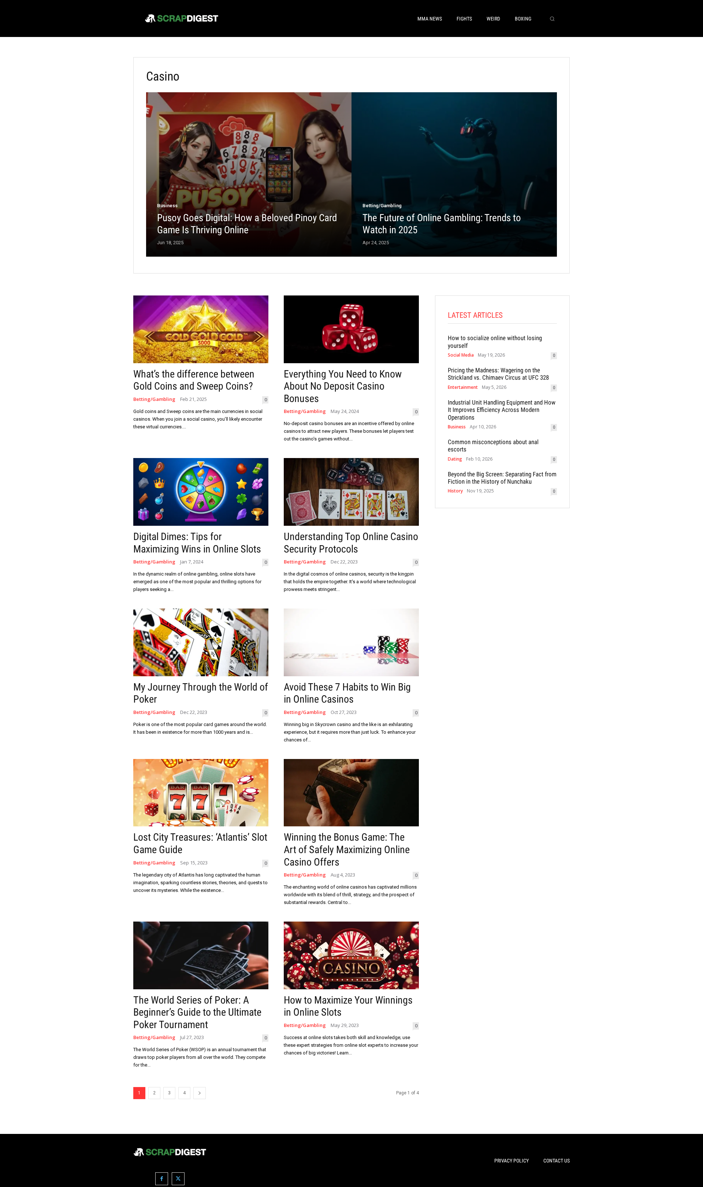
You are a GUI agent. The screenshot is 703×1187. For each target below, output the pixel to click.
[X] (178, 1178)
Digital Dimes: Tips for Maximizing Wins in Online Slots (197, 543)
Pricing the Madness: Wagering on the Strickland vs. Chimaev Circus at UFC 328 (498, 373)
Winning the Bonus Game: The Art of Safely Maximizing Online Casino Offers (347, 849)
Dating (455, 459)
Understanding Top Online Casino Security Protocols (351, 543)
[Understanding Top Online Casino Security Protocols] (351, 492)
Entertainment (463, 387)
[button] (552, 18)
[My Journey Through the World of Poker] (200, 642)
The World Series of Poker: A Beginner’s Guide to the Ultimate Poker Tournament (197, 1012)
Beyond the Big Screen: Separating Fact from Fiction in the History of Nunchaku (502, 477)
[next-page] (199, 1093)
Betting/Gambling (382, 205)
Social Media (461, 355)
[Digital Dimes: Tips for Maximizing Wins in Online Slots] (200, 492)
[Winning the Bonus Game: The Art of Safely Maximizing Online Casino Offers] (351, 793)
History (455, 491)
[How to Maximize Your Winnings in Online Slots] (351, 955)
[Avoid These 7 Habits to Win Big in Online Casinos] (351, 642)
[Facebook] (161, 1178)
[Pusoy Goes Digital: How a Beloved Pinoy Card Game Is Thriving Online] (249, 174)
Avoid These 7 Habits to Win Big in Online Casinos (347, 693)
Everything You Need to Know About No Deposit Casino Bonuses (343, 386)
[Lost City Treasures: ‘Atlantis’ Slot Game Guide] (200, 793)
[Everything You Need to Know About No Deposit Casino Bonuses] (351, 329)
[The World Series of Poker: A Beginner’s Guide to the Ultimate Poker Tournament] (200, 955)
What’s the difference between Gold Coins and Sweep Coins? (193, 380)
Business (167, 205)
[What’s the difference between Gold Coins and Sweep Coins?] (200, 329)
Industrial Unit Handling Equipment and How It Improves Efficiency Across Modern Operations (501, 410)
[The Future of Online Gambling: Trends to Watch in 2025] (454, 174)
